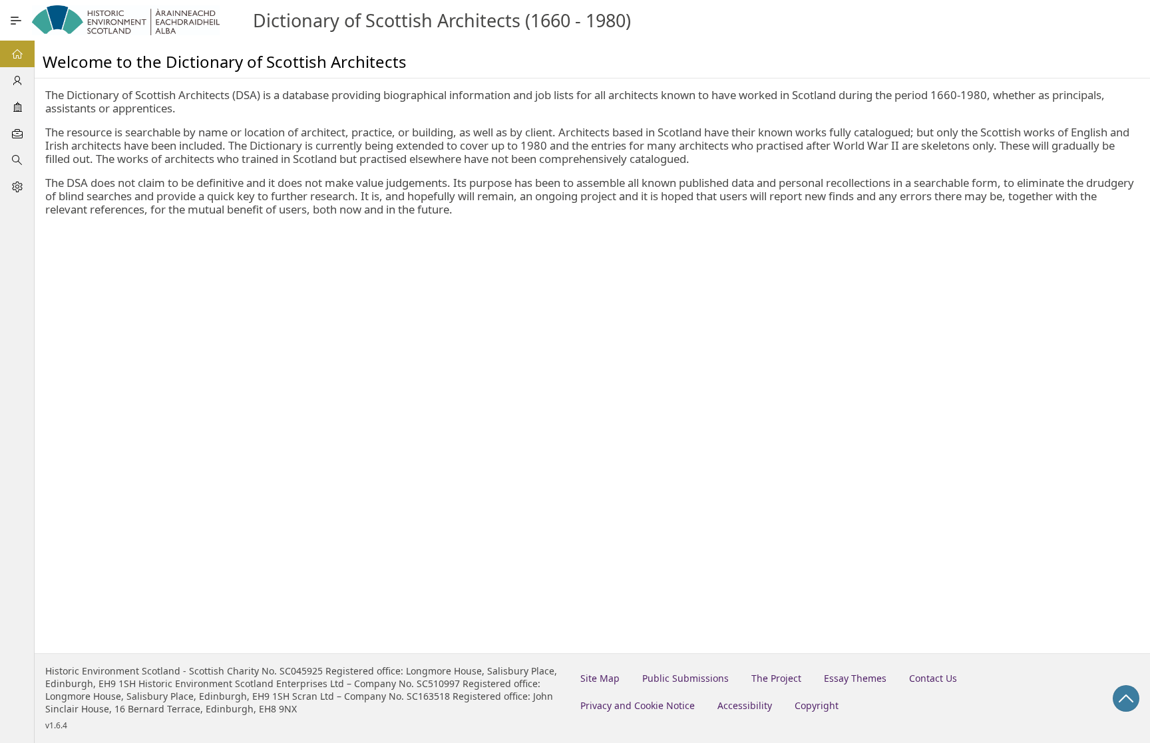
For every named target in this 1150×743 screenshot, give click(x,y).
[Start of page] (1126, 698)
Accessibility (744, 705)
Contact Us (933, 678)
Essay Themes (855, 678)
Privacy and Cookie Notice (637, 705)
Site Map (600, 678)
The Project (776, 678)
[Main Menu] (16, 20)
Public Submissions (685, 678)
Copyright (817, 705)
